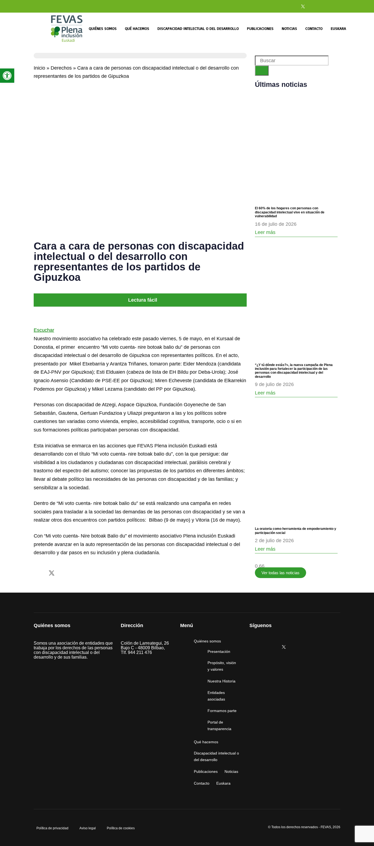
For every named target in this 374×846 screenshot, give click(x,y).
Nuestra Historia (221, 681)
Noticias (289, 28)
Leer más (265, 232)
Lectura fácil (142, 300)
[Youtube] (316, 6)
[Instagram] (275, 6)
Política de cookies (121, 828)
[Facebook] (289, 6)
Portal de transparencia (219, 725)
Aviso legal (87, 828)
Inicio (39, 68)
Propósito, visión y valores (222, 666)
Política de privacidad (52, 828)
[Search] (262, 70)
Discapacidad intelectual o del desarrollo (198, 28)
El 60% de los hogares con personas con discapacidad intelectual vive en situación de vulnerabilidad (289, 212)
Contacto (314, 28)
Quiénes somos (103, 28)
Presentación (219, 651)
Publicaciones (260, 28)
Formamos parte (222, 710)
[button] (140, 300)
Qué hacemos (137, 28)
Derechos (61, 68)
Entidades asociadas (216, 695)
